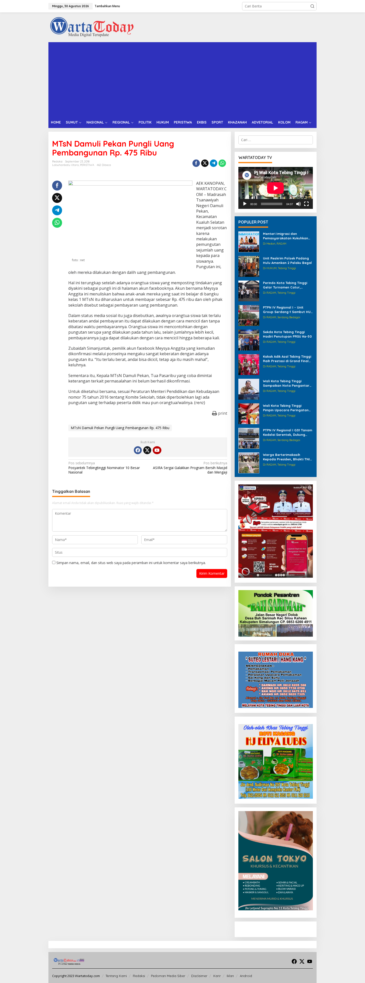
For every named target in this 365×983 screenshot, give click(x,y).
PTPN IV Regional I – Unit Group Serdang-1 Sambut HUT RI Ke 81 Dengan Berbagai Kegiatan (288, 309)
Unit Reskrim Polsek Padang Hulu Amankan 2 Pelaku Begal (287, 260)
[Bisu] (298, 203)
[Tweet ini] (205, 163)
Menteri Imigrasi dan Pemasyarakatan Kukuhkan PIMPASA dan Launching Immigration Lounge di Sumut (287, 236)
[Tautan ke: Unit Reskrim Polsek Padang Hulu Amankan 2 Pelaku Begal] (248, 266)
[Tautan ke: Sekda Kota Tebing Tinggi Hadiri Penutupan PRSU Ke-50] (248, 339)
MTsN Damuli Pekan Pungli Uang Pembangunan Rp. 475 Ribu (120, 427)
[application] (275, 188)
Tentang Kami (116, 976)
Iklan (230, 976)
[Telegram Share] (213, 163)
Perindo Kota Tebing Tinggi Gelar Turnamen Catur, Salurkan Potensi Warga (285, 285)
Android (246, 976)
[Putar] (244, 203)
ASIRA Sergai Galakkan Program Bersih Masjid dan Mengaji (190, 467)
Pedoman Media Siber (168, 976)
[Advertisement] (182, 79)
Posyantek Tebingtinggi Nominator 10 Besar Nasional (104, 467)
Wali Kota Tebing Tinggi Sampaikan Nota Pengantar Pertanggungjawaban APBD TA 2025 (286, 383)
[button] (312, 6)
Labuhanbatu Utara (65, 165)
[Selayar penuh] (306, 203)
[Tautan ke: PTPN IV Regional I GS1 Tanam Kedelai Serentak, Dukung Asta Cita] (248, 438)
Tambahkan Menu (107, 6)
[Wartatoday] (91, 27)
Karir (217, 976)
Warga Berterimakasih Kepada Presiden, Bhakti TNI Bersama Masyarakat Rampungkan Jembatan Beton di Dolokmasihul (286, 457)
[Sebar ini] (196, 163)
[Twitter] (147, 450)
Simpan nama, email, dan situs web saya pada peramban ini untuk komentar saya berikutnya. (131, 562)
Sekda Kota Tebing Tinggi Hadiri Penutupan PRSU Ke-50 (287, 334)
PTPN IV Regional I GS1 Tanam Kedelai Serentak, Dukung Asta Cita (287, 432)
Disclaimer (199, 976)
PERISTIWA (87, 165)
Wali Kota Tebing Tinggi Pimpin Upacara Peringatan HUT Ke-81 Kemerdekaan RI (286, 408)
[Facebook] (138, 450)
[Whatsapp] (222, 163)
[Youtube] (157, 450)
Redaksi (139, 976)
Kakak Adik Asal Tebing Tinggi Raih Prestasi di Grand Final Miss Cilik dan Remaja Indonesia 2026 (287, 358)
